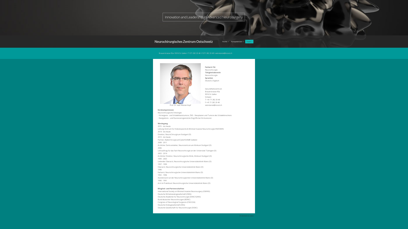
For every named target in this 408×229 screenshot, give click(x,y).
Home (224, 41)
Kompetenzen (236, 41)
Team (248, 41)
